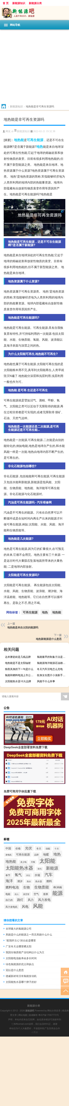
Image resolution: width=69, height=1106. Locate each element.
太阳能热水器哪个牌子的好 (21, 982)
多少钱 (23, 862)
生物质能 (41, 887)
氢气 (18, 874)
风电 (25, 906)
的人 (17, 894)
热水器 (38, 881)
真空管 (26, 894)
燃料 (49, 881)
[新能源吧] (34, 13)
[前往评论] (65, 981)
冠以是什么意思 (15, 970)
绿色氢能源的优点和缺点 (20, 964)
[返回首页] (65, 972)
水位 (28, 875)
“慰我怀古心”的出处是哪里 (21, 940)
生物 (26, 887)
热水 (29, 881)
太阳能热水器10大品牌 (18, 681)
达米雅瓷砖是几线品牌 (18, 657)
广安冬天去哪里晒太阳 (18, 946)
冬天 (38, 848)
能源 (57, 892)
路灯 (20, 899)
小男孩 (34, 1032)
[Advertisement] (34, 66)
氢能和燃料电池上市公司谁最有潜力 (20, 675)
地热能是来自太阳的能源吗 (22, 627)
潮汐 (19, 881)
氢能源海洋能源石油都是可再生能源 (52, 663)
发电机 (9, 854)
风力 (31, 899)
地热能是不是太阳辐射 (18, 663)
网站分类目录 (54, 1010)
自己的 (9, 900)
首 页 (6, 3)
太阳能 (47, 860)
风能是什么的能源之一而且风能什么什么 (29, 934)
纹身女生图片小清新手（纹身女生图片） (52, 675)
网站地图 (22, 1014)
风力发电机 (11, 906)
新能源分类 (35, 3)
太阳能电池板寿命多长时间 (21, 958)
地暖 (46, 854)
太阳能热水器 (19, 867)
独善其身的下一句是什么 (19, 669)
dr (12, 131)
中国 (8, 848)
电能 (8, 894)
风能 (38, 905)
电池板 (57, 887)
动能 (48, 848)
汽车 (49, 874)
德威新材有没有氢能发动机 (21, 976)
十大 (56, 848)
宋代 (40, 868)
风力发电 (44, 899)
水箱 (37, 875)
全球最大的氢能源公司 (18, 928)
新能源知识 (18, 3)
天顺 (33, 861)
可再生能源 (35, 139)
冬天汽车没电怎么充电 (50, 669)
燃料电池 (12, 887)
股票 (45, 894)
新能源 (52, 868)
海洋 (9, 880)
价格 (18, 848)
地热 (39, 146)
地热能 (19, 139)
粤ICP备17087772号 (48, 1014)
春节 (8, 875)
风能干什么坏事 (46, 681)
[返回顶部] (65, 990)
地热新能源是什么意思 (49, 639)
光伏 (28, 847)
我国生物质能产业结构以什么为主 (25, 952)
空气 (36, 894)
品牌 (36, 854)
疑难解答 (33, 1014)
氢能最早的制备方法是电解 (52, 657)
